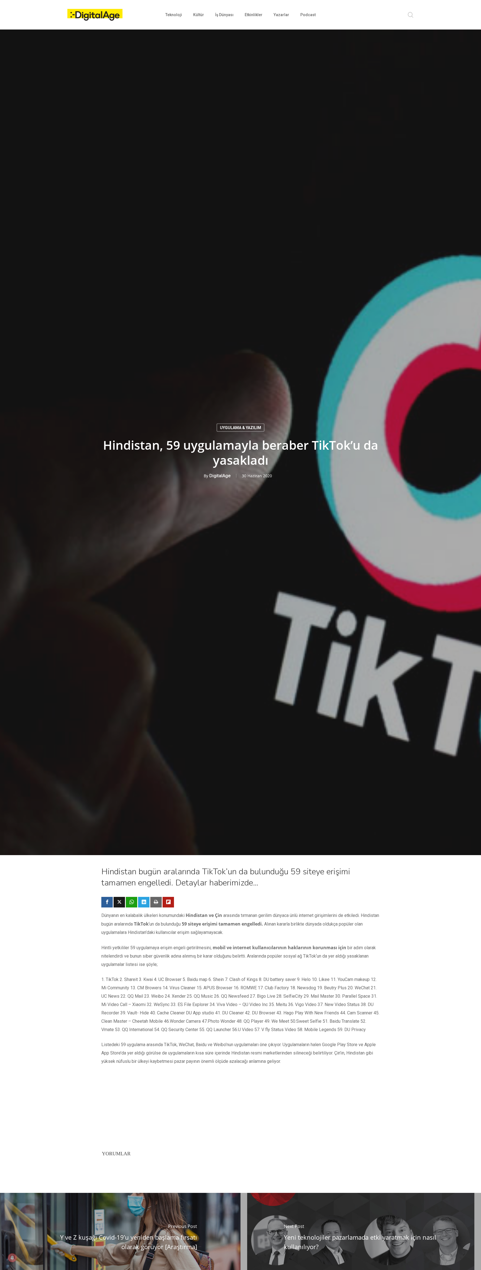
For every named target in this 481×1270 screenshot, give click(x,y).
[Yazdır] (156, 902)
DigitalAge (219, 475)
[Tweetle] (119, 902)
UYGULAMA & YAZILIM (240, 427)
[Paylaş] (107, 902)
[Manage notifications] (12, 1257)
